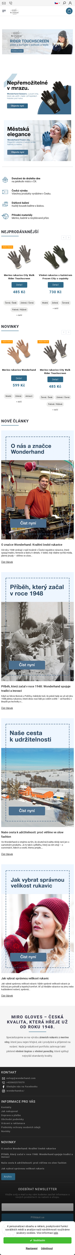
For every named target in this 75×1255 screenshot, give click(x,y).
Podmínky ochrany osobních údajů (20, 1127)
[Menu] (4, 10)
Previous (64, 237)
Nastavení (32, 1248)
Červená (65, 303)
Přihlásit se (37, 1217)
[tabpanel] (19, 280)
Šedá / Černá (55, 404)
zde (56, 1232)
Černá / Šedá (10, 303)
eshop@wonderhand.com (21, 1078)
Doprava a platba (11, 1115)
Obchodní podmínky (12, 1119)
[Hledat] (64, 3)
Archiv (8, 1176)
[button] (7, 42)
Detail (19, 284)
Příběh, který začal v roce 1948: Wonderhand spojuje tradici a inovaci (37, 1155)
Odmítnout (47, 1248)
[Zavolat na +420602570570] (11, 3)
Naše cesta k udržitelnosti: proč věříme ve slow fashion (33, 1163)
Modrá (44, 303)
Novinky (5, 1131)
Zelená (55, 303)
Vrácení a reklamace (13, 1123)
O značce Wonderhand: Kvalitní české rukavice (28, 1148)
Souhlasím (39, 1240)
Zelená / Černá (26, 303)
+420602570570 (15, 1082)
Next (69, 237)
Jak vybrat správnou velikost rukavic (22, 1168)
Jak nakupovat (9, 1111)
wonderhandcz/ (15, 1090)
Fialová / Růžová (19, 310)
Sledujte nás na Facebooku (22, 1086)
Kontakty (6, 1107)
